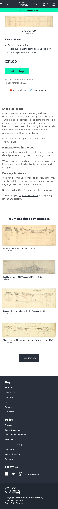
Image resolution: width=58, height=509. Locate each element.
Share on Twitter (39, 90)
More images (29, 358)
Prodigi (19, 503)
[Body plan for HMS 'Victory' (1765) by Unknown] (29, 245)
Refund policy (11, 459)
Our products (11, 397)
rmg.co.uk (34, 474)
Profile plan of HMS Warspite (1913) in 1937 (22, 277)
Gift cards (9, 412)
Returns (8, 407)
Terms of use (10, 440)
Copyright (9, 449)
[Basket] (54, 4)
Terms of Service (12, 454)
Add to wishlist (19, 90)
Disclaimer (9, 425)
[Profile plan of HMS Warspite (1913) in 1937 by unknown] (29, 274)
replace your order (28, 195)
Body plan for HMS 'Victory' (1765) (19, 248)
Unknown (29, 34)
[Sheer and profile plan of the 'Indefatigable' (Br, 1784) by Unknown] (29, 337)
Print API (9, 503)
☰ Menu (4, 4)
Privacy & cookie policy (15, 435)
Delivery (6, 190)
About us (9, 388)
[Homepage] (28, 4)
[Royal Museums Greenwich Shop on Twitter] (13, 475)
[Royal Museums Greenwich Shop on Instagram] (20, 475)
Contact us (10, 392)
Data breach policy (13, 445)
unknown (7, 279)
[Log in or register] (44, 4)
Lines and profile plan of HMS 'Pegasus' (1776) (24, 311)
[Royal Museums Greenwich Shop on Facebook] (6, 475)
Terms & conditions (13, 430)
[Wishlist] (49, 4)
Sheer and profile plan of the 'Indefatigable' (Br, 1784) (28, 340)
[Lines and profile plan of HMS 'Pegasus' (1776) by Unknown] (29, 307)
